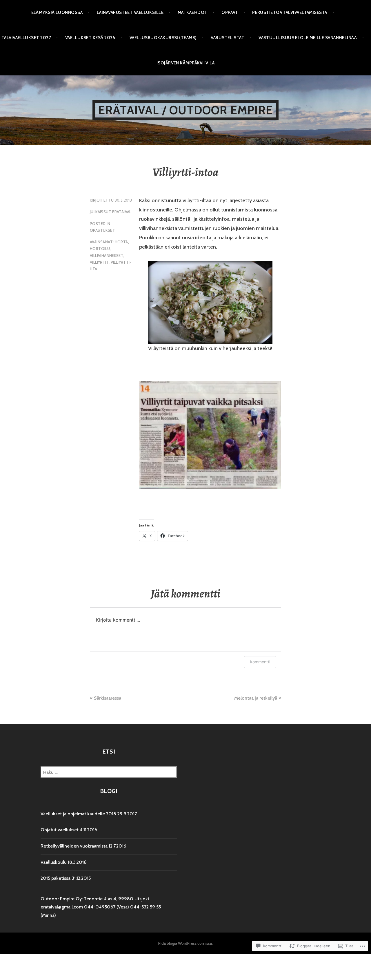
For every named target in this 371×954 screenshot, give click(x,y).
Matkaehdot (193, 12)
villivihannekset (106, 255)
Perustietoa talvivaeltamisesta (289, 12)
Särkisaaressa (107, 698)
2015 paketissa (55, 878)
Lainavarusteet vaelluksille (130, 12)
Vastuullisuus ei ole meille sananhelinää (308, 37)
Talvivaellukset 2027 (26, 37)
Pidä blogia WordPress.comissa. (185, 943)
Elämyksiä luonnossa (57, 12)
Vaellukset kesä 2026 (90, 37)
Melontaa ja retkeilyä (255, 698)
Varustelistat (227, 37)
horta (121, 242)
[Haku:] (109, 772)
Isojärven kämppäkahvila (185, 63)
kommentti (260, 661)
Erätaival (121, 211)
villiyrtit (99, 262)
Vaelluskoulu (54, 862)
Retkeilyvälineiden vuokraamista (74, 846)
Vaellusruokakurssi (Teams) (163, 37)
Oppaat (229, 12)
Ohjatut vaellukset (60, 829)
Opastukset (102, 230)
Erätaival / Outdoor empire (185, 110)
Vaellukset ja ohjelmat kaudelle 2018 (78, 814)
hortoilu (100, 248)
